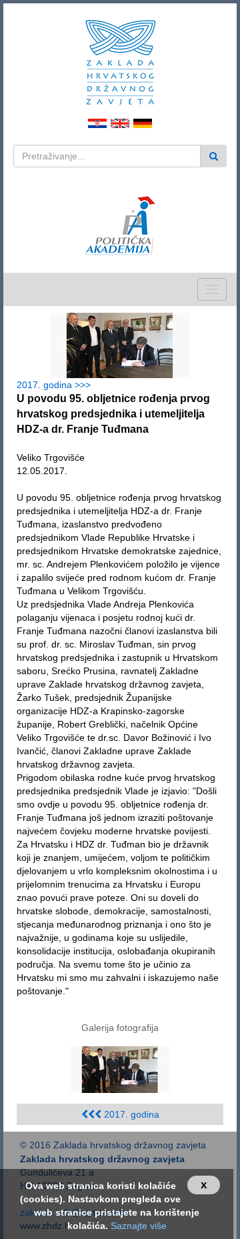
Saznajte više (139, 1225)
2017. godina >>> (56, 384)
